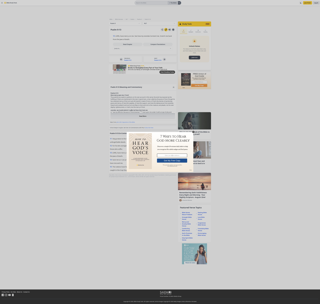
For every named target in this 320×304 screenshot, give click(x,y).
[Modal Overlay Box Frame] (160, 152)
